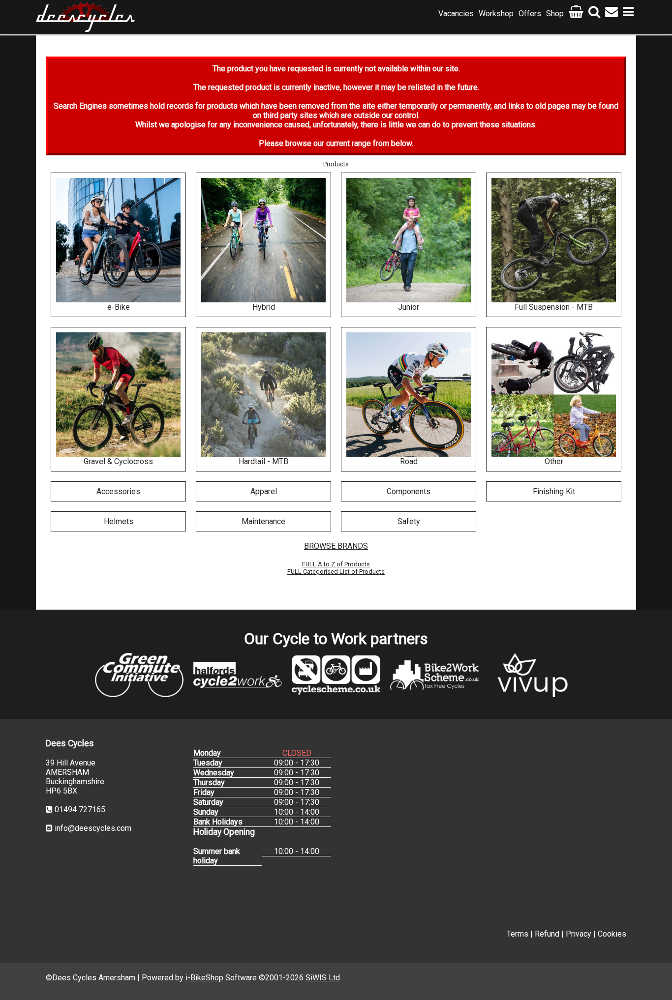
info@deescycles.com (93, 828)
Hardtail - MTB (263, 461)
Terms (517, 934)
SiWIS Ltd (322, 977)
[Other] (553, 394)
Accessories (118, 491)
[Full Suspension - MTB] (553, 240)
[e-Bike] (118, 240)
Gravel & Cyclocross (118, 461)
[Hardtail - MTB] (263, 394)
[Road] (408, 394)
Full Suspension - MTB (554, 307)
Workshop (496, 13)
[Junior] (408, 240)
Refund (547, 934)
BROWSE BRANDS (336, 546)
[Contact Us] (611, 13)
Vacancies (456, 13)
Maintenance (263, 521)
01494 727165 (80, 809)
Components (408, 491)
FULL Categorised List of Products (336, 571)
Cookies (612, 934)
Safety (408, 521)
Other (554, 461)
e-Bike (118, 307)
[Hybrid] (263, 240)
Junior (408, 307)
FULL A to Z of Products (336, 564)
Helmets (118, 521)
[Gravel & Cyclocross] (118, 394)
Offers (530, 13)
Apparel (263, 491)
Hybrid (263, 307)
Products (336, 164)
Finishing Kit (554, 491)
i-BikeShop (204, 977)
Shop (555, 13)
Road (409, 461)
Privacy (578, 934)
